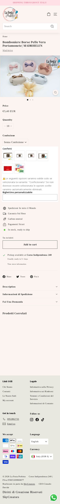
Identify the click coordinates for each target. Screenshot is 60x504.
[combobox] (30, 26)
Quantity (7, 120)
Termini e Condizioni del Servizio (42, 397)
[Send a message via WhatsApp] (53, 497)
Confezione (9, 135)
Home (5, 36)
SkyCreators (29, 484)
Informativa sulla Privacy (42, 387)
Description (9, 286)
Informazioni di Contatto (41, 403)
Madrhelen (8, 50)
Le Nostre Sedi (9, 396)
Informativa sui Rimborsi (41, 391)
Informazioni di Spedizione (18, 294)
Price (5, 105)
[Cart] (48, 14)
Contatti (6, 391)
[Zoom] (55, 92)
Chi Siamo (7, 387)
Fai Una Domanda (13, 302)
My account (8, 400)
